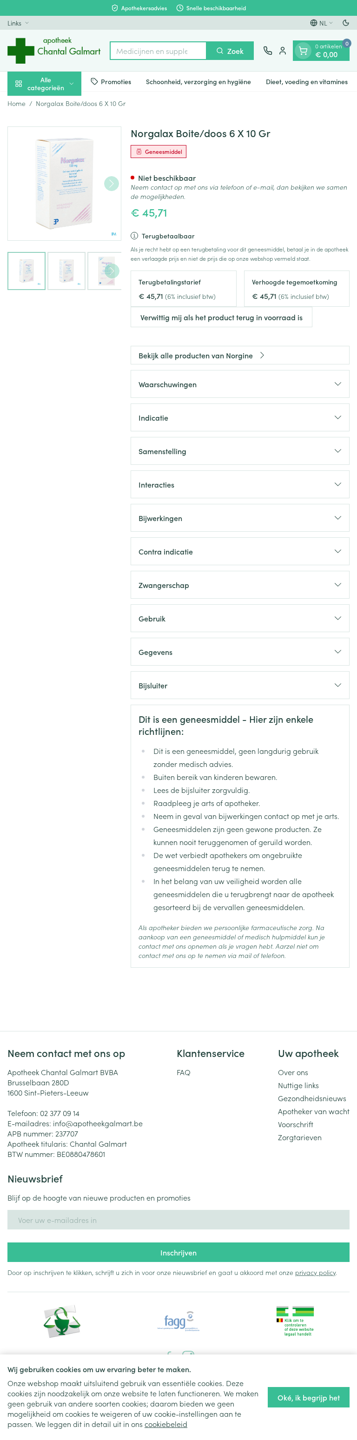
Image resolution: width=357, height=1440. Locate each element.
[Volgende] (111, 183)
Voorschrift (295, 1124)
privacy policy (315, 1272)
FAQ (184, 1072)
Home (16, 103)
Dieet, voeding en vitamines (307, 81)
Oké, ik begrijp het (309, 1397)
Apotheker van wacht (314, 1111)
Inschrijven (178, 1252)
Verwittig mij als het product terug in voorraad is (221, 317)
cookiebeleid (166, 1424)
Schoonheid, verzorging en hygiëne (198, 81)
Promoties (116, 81)
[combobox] (158, 50)
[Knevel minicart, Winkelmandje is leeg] (303, 50)
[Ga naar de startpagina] (53, 50)
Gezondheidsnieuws (312, 1098)
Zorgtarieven (300, 1137)
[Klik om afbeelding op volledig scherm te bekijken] (64, 183)
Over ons (293, 1072)
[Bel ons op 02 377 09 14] (267, 50)
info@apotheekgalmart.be (98, 1123)
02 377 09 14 (59, 1113)
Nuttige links (298, 1085)
